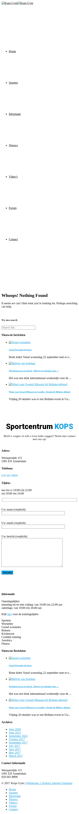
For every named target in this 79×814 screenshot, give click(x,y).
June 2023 (15, 732)
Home (12, 51)
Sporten (13, 82)
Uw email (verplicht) (13, 522)
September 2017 (18, 742)
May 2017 (15, 752)
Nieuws (13, 145)
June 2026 (15, 729)
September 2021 (18, 736)
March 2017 (16, 755)
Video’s (13, 176)
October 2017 (17, 739)
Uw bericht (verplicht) (14, 536)
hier (9, 614)
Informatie (15, 114)
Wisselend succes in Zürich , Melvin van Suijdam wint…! (34, 371)
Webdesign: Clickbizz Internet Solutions (49, 783)
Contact (13, 239)
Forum (13, 208)
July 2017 (14, 745)
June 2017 (15, 749)
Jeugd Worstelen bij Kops (20, 350)
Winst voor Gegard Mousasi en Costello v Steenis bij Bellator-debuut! (40, 392)
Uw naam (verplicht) (13, 509)
